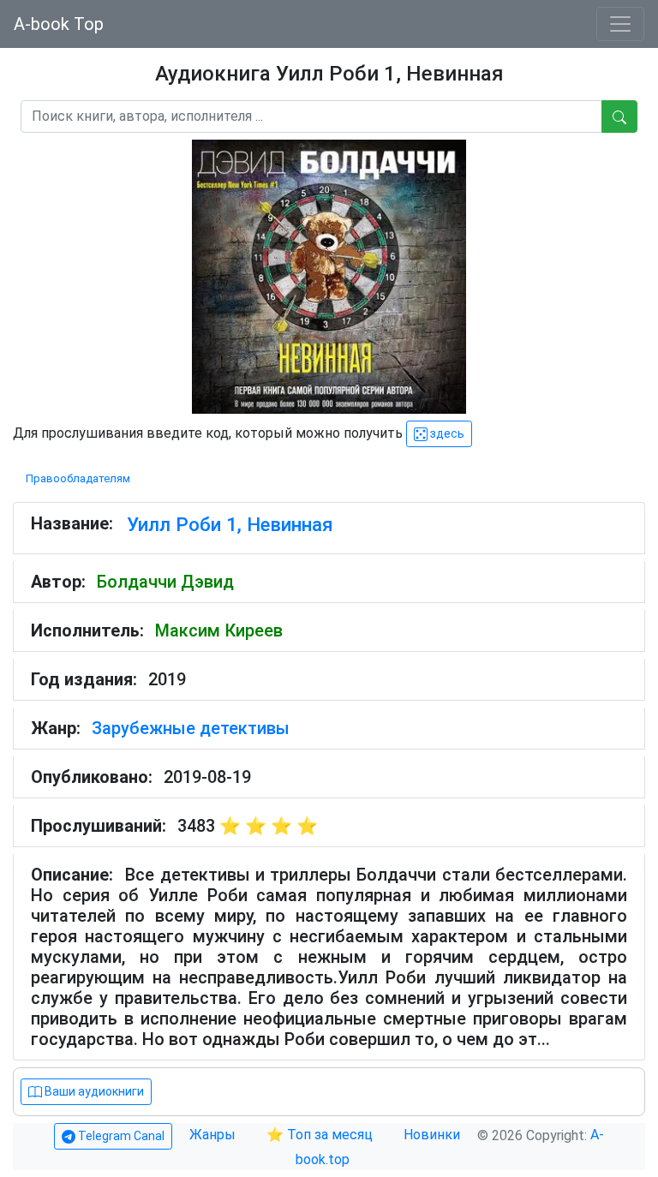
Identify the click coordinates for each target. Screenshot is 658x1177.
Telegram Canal (119, 1136)
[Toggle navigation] (620, 24)
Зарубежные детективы (191, 728)
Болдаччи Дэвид (165, 581)
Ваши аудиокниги (93, 1091)
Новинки (432, 1134)
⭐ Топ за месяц (319, 1134)
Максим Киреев (219, 630)
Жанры (214, 1134)
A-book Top (59, 24)
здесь (446, 433)
